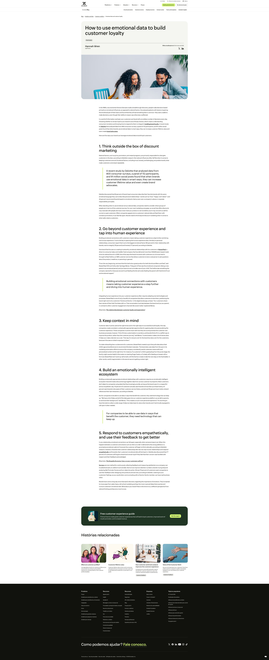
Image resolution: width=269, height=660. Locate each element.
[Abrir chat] (265, 656)
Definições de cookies (111, 656)
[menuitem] (185, 1)
